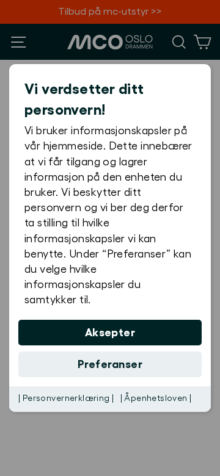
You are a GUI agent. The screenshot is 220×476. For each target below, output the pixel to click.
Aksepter (110, 332)
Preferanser (110, 364)
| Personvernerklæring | (66, 398)
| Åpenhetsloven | (156, 398)
